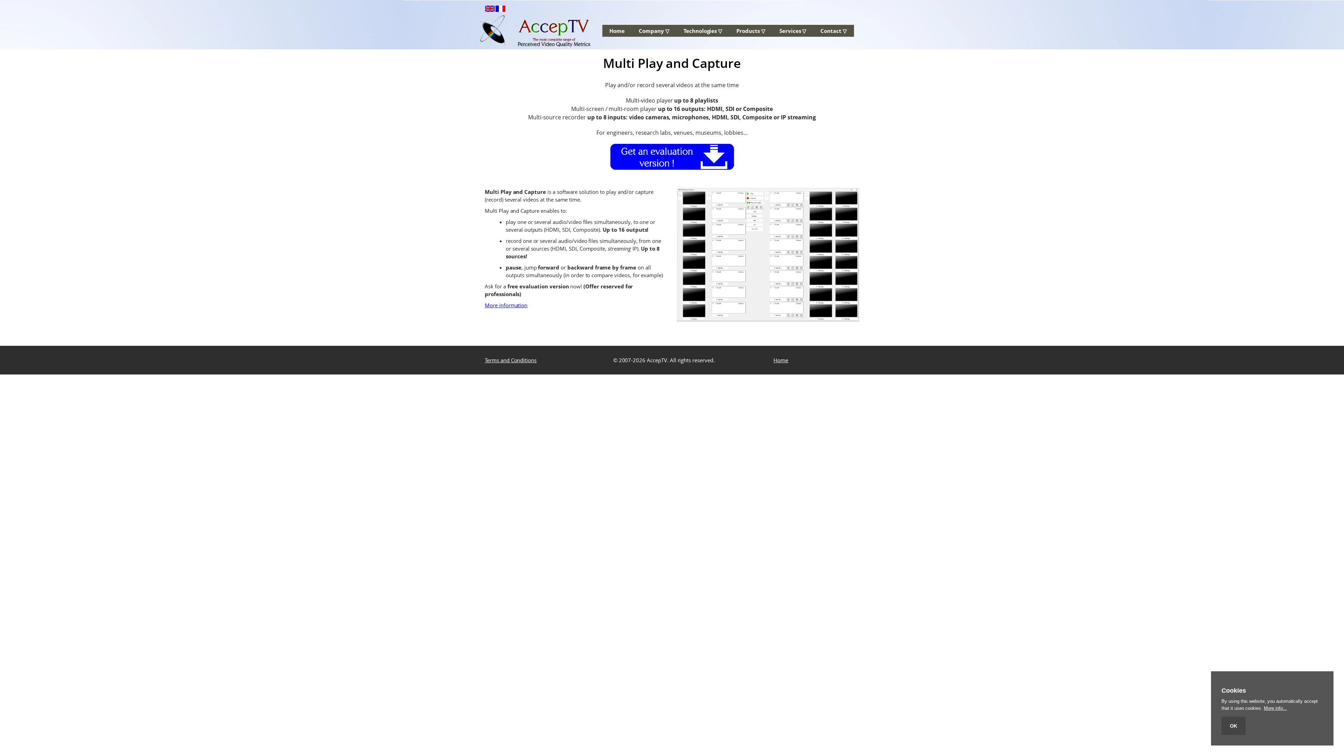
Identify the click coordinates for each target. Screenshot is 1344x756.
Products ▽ (750, 30)
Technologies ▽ (703, 30)
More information (506, 305)
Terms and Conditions (511, 360)
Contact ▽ (833, 30)
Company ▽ (654, 30)
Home (617, 30)
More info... (1275, 708)
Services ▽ (793, 30)
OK (1233, 726)
